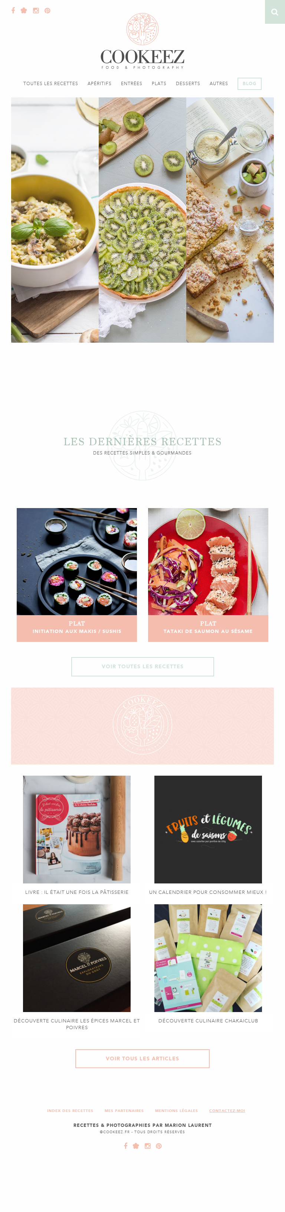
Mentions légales (176, 1110)
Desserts (188, 83)
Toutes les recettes (50, 83)
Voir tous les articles (142, 1059)
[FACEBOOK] (126, 1146)
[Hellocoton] (22, 11)
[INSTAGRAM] (146, 1146)
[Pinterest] (45, 11)
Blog (249, 83)
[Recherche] (275, 12)
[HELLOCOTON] (134, 1146)
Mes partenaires (124, 1110)
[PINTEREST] (157, 1146)
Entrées (131, 83)
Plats (159, 83)
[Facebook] (13, 11)
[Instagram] (34, 11)
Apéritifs (100, 83)
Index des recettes (70, 1110)
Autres (219, 83)
